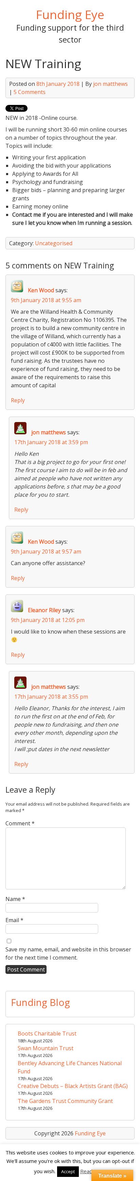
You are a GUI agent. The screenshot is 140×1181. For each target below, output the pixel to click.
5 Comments (30, 92)
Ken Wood (41, 290)
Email (14, 920)
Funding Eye (70, 14)
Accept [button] (68, 1171)
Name (15, 899)
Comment (20, 823)
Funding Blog (40, 1002)
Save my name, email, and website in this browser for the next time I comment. (68, 953)
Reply (18, 400)
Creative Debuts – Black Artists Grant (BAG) (73, 1086)
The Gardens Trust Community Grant (65, 1101)
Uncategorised (53, 243)
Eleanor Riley (44, 610)
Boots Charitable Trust (47, 1033)
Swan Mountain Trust (45, 1048)
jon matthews (110, 84)
